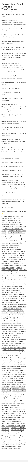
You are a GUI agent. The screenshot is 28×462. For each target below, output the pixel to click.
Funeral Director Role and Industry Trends (14, 306)
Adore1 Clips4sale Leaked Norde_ (16, 259)
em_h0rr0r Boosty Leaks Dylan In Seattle (13, 216)
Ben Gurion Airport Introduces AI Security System (14, 257)
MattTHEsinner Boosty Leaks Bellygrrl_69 (13, 358)
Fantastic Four (5, 12)
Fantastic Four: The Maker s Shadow (13, 280)
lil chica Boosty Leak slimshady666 (16, 278)
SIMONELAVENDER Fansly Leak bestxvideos (14, 304)
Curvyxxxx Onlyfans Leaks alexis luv (12, 251)
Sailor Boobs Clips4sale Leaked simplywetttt (14, 226)
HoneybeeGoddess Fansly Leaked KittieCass (14, 347)
